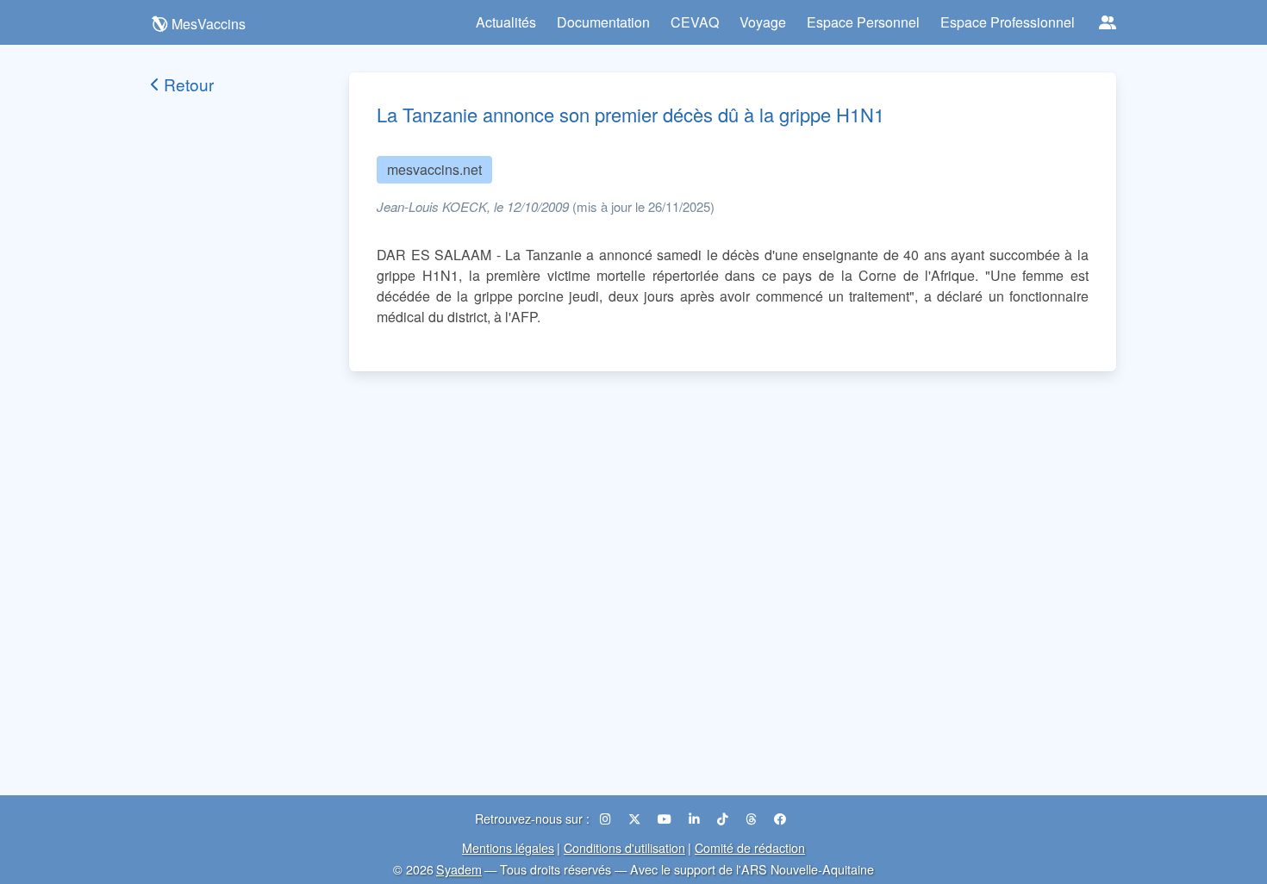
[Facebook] (780, 818)
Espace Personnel (863, 22)
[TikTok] (724, 818)
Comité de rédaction (750, 847)
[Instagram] (607, 818)
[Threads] (753, 818)
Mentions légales (508, 847)
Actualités (506, 22)
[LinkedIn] (696, 818)
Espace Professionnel (1007, 22)
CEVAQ (695, 22)
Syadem (459, 869)
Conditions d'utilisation (624, 847)
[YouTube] (666, 818)
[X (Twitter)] (636, 818)
